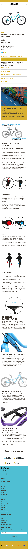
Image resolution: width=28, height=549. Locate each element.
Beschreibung (5, 67)
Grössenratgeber (5, 511)
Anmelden (14, 536)
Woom (2, 483)
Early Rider (3, 486)
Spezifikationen (5, 71)
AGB (2, 518)
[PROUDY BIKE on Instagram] (4, 474)
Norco (2, 492)
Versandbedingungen (6, 516)
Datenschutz (4, 520)
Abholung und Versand (8, 78)
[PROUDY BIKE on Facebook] (2, 474)
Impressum (3, 522)
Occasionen (4, 494)
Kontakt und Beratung (6, 503)
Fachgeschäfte (4, 501)
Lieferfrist (4, 81)
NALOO (3, 32)
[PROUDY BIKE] (14, 4)
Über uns (3, 505)
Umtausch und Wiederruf (6, 524)
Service (3, 509)
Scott (2, 488)
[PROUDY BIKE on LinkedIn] (7, 474)
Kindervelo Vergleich (5, 481)
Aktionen (3, 496)
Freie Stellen (4, 507)
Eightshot (3, 490)
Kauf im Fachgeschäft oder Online (11, 74)
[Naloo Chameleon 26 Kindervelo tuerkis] (14, 18)
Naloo (2, 484)
